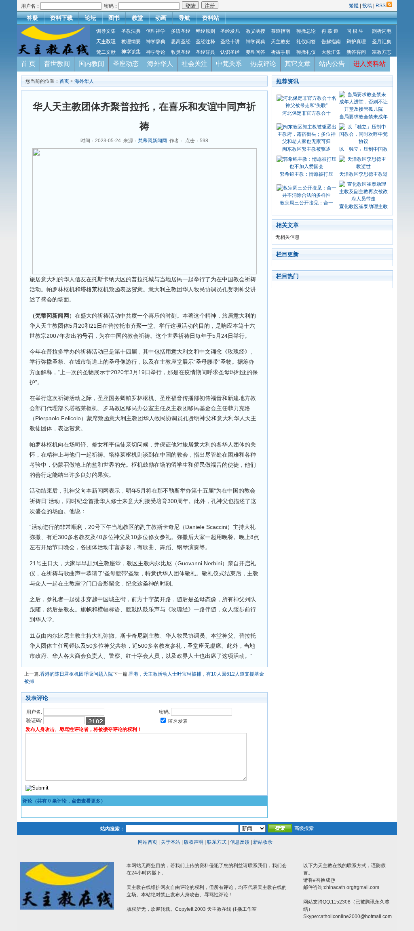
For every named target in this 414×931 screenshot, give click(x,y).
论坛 (90, 18)
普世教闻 (57, 63)
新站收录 (262, 842)
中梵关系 (229, 63)
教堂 (137, 18)
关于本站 (170, 842)
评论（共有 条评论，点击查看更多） (64, 801)
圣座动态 (126, 63)
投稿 (367, 5)
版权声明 (193, 842)
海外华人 (160, 63)
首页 (64, 81)
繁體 (354, 5)
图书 (114, 18)
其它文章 (297, 63)
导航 (184, 18)
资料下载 (61, 18)
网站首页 (147, 842)
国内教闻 (91, 63)
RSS (381, 5)
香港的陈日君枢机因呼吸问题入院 (76, 674)
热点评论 (263, 63)
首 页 (28, 63)
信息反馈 (239, 842)
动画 (161, 18)
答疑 (32, 18)
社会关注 (194, 63)
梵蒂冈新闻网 (152, 140)
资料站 (210, 18)
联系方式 (216, 842)
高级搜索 (304, 828)
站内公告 (332, 63)
